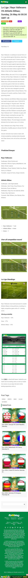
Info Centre (20, 517)
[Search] (24, 504)
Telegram (16, 41)
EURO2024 (7, 420)
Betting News (14, 420)
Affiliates (20, 518)
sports (9, 399)
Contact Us (13, 518)
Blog (14, 524)
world (3, 399)
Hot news (4, 401)
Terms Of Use (13, 517)
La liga (20, 399)
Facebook (7, 41)
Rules (7, 518)
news (15, 399)
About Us (6, 517)
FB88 (5, 379)
